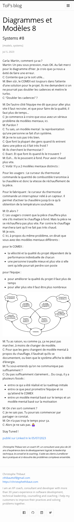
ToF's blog (12, 5)
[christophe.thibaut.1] (23, 512)
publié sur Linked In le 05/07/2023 (24, 438)
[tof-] (32, 512)
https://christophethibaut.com (20, 481)
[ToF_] (50, 512)
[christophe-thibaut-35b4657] (41, 512)
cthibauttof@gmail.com (16, 477)
